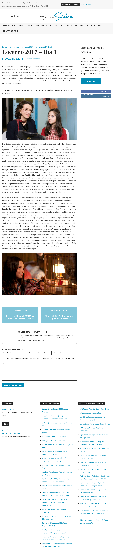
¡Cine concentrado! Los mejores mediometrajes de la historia (92, 443)
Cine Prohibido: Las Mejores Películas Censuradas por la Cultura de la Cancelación (94, 513)
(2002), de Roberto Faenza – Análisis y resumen (55, 480)
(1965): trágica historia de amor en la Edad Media (55, 417)
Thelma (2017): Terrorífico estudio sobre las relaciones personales (57, 545)
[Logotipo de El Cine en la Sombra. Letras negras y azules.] (56, 16)
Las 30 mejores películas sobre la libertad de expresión (92, 418)
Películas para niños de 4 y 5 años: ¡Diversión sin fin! (93, 491)
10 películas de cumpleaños (90, 413)
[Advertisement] (96, 117)
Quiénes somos (8, 409)
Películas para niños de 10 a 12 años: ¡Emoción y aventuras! (93, 505)
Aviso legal (6, 430)
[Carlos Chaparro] (11, 336)
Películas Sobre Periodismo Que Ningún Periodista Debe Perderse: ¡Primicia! (95, 477)
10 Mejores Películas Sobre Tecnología (94, 409)
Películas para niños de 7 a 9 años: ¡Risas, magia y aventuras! (93, 498)
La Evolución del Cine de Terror (54, 436)
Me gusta (105, 91)
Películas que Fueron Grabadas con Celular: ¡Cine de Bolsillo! (93, 464)
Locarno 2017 (27, 47)
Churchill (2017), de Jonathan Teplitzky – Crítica (59, 317)
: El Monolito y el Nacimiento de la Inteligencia (55, 502)
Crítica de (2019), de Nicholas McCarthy (54, 524)
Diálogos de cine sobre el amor (53, 440)
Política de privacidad (11, 433)
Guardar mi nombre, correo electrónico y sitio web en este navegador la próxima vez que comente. (39, 358)
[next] (107, 4)
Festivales (14, 47)
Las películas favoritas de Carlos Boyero (95, 424)
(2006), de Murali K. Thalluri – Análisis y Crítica (56, 494)
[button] (108, 16)
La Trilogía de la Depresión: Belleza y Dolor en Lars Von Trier (56, 453)
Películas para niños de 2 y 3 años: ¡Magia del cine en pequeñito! (93, 484)
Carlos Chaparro (33, 59)
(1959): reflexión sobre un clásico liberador (55, 460)
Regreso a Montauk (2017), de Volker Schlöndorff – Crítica (20, 317)
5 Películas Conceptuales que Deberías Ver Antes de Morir (94, 521)
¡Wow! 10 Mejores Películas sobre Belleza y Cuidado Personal (93, 457)
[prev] (104, 4)
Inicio (4, 47)
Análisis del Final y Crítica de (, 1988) (54, 531)
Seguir (106, 96)
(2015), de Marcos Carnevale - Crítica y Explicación (57, 538)
